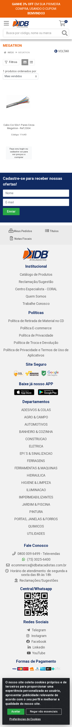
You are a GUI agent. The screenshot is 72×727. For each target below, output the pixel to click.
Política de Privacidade (36, 335)
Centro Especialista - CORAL (36, 289)
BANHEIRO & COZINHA (36, 432)
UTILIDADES (36, 534)
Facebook (38, 642)
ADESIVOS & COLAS (36, 410)
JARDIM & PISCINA (36, 504)
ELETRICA (36, 446)
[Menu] (6, 23)
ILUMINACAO (36, 490)
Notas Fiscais (23, 238)
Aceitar (15, 711)
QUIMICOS (36, 526)
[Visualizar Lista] (31, 62)
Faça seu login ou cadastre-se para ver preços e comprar (19, 153)
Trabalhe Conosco (36, 304)
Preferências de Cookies (25, 719)
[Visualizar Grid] (25, 62)
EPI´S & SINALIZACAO (36, 453)
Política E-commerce (36, 328)
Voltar (63, 51)
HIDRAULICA (36, 475)
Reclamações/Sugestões (38, 580)
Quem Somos (36, 296)
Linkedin (38, 647)
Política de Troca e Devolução (36, 343)
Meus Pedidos (22, 231)
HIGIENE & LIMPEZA (36, 483)
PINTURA (36, 512)
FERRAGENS (36, 461)
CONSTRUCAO (36, 439)
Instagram (38, 636)
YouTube (38, 653)
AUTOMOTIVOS (36, 424)
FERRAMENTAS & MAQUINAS (36, 468)
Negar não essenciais (44, 711)
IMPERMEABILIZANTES (36, 497)
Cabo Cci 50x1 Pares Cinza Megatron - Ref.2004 (18, 126)
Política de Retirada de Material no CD (36, 321)
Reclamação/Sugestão (36, 282)
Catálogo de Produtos (36, 274)
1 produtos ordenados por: (20, 71)
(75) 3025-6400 (38, 559)
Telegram (38, 630)
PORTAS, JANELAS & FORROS (36, 519)
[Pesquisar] (65, 33)
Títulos (54, 231)
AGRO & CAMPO (36, 417)
